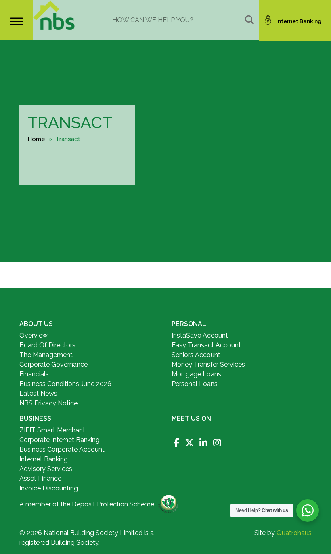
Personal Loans (195, 384)
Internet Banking (43, 459)
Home (36, 139)
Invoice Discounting (48, 488)
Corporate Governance (53, 364)
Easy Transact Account (206, 345)
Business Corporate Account (62, 449)
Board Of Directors (47, 345)
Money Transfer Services (208, 364)
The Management (46, 355)
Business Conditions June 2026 (65, 384)
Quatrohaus (294, 533)
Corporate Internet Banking (59, 440)
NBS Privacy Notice (48, 403)
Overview (33, 335)
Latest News (38, 393)
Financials (34, 374)
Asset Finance (40, 478)
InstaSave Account (200, 335)
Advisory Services (45, 469)
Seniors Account (196, 355)
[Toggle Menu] (16, 21)
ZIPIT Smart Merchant (52, 430)
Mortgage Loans (196, 374)
